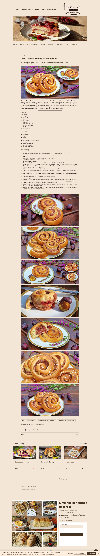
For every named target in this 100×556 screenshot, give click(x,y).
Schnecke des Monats (27, 424)
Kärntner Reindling (47, 462)
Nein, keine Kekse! (79, 553)
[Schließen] (98, 553)
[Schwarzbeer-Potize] (24, 452)
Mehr (73, 44)
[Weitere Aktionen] (78, 55)
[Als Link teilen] (33, 430)
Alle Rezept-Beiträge (18, 44)
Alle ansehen (83, 443)
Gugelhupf (50, 44)
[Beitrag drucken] (37, 430)
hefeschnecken (62, 420)
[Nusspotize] (75, 452)
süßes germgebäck (43, 420)
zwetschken (71, 420)
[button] (84, 44)
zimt (23, 420)
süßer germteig (31, 420)
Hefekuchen (59, 44)
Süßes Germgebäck (32, 44)
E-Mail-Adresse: (64, 524)
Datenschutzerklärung (51, 554)
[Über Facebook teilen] (22, 430)
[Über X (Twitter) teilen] (25, 430)
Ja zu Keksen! (91, 553)
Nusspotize (70, 462)
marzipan (52, 420)
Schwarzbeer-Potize (22, 462)
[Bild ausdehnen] (50, 210)
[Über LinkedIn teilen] (29, 430)
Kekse (67, 44)
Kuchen (43, 44)
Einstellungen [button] (69, 553)
